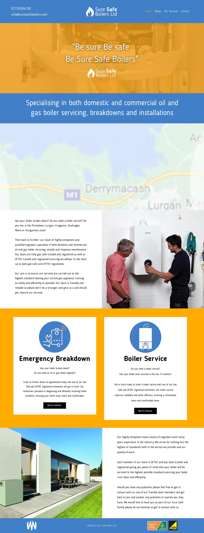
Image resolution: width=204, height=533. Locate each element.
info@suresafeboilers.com (29, 14)
